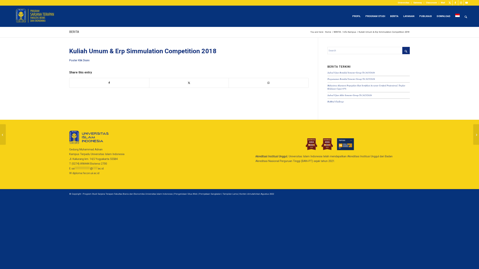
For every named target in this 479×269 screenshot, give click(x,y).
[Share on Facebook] (109, 83)
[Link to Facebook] (455, 3)
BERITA (74, 32)
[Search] (465, 16)
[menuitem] (403, 3)
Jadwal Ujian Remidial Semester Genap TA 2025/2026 (351, 72)
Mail (443, 2)
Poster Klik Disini (79, 60)
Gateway (417, 2)
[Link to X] (449, 3)
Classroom (431, 2)
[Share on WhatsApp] (268, 83)
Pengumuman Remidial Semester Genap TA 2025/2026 (351, 79)
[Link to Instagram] (461, 3)
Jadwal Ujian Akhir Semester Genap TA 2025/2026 (349, 95)
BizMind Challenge (335, 101)
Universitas (403, 2)
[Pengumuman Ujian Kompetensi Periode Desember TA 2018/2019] (3, 134)
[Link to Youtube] (466, 3)
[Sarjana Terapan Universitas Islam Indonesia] (38, 16)
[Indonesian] (457, 16)
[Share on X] (189, 83)
